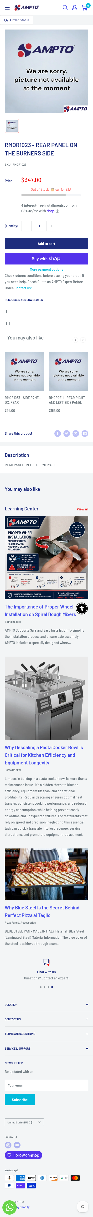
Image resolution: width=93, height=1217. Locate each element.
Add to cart (46, 243)
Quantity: (11, 226)
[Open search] (65, 7)
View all (82, 509)
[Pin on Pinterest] (66, 433)
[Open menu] (7, 8)
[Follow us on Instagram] (8, 1145)
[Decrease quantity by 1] (26, 226)
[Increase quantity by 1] (52, 226)
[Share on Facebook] (57, 433)
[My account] (74, 7)
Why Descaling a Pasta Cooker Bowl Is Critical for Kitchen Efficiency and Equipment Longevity (44, 754)
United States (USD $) (20, 1122)
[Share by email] (85, 433)
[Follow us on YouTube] (17, 1145)
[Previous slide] (75, 340)
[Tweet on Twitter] (75, 433)
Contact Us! (23, 288)
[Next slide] (83, 340)
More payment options (46, 269)
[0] (84, 7)
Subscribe (20, 1099)
